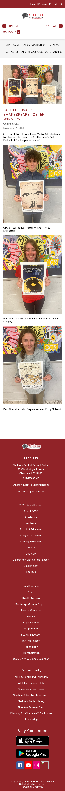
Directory (31, 553)
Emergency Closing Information (31, 559)
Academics (31, 517)
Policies (31, 616)
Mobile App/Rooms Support (31, 604)
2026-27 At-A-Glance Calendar (31, 658)
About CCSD (31, 511)
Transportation (31, 652)
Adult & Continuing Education (31, 676)
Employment (31, 565)
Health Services (31, 598)
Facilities (31, 571)
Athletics (31, 523)
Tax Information (31, 640)
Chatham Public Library (31, 701)
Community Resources (31, 689)
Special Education (31, 634)
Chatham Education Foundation (31, 695)
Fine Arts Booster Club (31, 707)
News (56, 45)
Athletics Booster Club (31, 683)
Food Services (31, 586)
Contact (31, 547)
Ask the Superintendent (31, 491)
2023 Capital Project (31, 505)
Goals (31, 592)
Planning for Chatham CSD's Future (31, 713)
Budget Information (31, 535)
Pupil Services (31, 622)
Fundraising (31, 719)
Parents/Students (31, 610)
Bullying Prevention (31, 541)
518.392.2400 (31, 477)
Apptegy (39, 786)
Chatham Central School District (26, 45)
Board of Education (31, 529)
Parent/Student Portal (43, 4)
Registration (31, 628)
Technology (31, 646)
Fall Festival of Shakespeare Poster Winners (36, 52)
